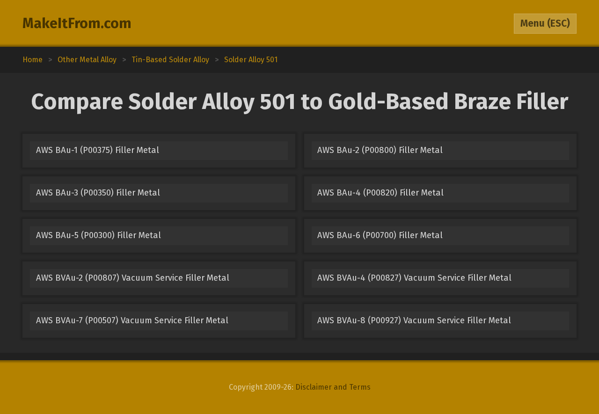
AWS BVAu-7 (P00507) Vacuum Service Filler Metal (132, 320)
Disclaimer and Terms (333, 387)
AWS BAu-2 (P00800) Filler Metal (380, 150)
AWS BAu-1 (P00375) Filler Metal (97, 150)
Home (32, 59)
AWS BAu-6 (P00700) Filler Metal (380, 235)
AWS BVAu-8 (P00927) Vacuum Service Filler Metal (414, 320)
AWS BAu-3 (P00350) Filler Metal (98, 193)
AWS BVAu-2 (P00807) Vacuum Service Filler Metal (132, 278)
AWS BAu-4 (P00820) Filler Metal (380, 193)
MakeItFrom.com (76, 23)
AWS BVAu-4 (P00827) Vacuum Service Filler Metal (414, 278)
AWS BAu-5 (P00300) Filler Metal (98, 235)
